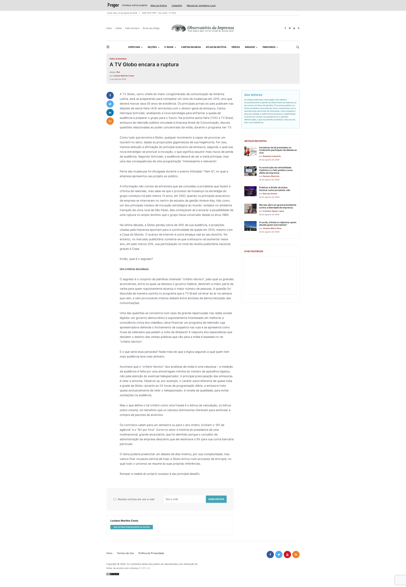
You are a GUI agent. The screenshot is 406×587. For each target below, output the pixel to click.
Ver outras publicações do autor (132, 527)
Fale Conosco (132, 28)
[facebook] (285, 28)
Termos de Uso (125, 553)
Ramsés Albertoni (271, 176)
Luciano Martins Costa (123, 75)
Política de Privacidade (151, 553)
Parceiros (269, 47)
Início (109, 28)
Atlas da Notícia (159, 5)
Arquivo (250, 47)
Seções (152, 47)
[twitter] (290, 28)
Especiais (134, 47)
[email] (110, 121)
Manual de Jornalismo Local (201, 5)
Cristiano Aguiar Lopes (273, 211)
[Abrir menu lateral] (107, 46)
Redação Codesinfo (272, 156)
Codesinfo (177, 5)
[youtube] (294, 28)
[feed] (299, 28)
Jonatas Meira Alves (272, 228)
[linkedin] (110, 112)
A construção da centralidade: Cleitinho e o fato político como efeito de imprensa (276, 170)
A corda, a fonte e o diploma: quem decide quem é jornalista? (277, 223)
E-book (169, 47)
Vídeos (235, 47)
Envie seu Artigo (151, 28)
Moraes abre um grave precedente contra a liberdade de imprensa (277, 206)
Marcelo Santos (270, 193)
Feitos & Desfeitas (118, 59)
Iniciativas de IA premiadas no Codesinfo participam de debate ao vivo (278, 150)
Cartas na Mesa (191, 47)
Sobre (118, 28)
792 (118, 72)
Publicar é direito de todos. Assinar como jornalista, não (274, 188)
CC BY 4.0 (144, 568)
